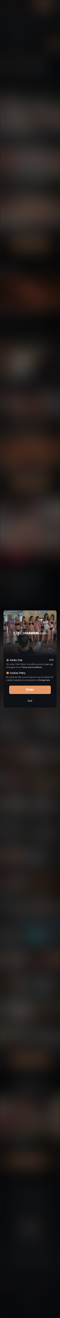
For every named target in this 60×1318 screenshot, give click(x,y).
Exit (30, 700)
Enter (30, 689)
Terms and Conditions (32, 667)
